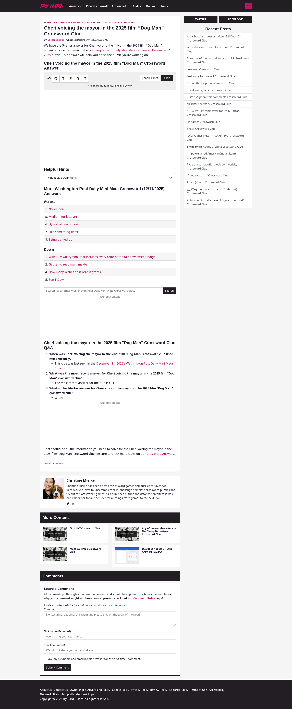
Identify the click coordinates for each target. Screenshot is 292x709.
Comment (50, 609)
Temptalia (68, 694)
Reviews (91, 6)
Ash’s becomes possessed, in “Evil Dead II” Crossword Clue (213, 38)
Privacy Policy (96, 605)
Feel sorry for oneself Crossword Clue (211, 76)
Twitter (200, 19)
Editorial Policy (178, 690)
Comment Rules (144, 598)
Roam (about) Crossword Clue (206, 182)
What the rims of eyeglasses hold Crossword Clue (215, 49)
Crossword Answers (160, 454)
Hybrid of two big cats (64, 224)
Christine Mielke (56, 39)
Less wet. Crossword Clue (203, 69)
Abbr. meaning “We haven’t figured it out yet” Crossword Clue (215, 202)
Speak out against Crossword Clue (209, 90)
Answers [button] (75, 6)
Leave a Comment (54, 463)
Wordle (104, 6)
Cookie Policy (120, 690)
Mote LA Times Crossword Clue (85, 550)
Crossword (62, 22)
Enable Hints (150, 78)
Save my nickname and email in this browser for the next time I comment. (94, 659)
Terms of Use (198, 690)
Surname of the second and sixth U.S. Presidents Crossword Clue (218, 60)
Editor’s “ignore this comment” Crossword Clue (217, 97)
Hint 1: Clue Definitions (62, 177)
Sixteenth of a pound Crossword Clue (211, 83)
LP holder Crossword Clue (203, 122)
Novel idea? (57, 209)
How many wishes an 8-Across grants (75, 272)
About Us (46, 690)
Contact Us (61, 690)
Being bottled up (60, 239)
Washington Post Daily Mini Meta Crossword (104, 22)
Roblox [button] (151, 6)
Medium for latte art (63, 217)
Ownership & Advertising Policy (90, 690)
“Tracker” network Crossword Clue (209, 104)
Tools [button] (164, 6)
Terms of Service (114, 605)
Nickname (57, 631)
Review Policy (158, 690)
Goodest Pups (85, 694)
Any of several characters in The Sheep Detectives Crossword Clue (159, 531)
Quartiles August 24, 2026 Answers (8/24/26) (157, 550)
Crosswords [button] (120, 6)
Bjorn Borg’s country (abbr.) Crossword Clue (215, 146)
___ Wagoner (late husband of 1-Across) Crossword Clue (212, 191)
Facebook (235, 19)
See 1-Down (57, 279)
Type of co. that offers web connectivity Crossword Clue (212, 166)
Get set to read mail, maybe (68, 264)
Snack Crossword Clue (201, 129)
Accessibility (216, 690)
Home (47, 22)
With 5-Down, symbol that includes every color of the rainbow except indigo (102, 257)
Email (54, 645)
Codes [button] (137, 6)
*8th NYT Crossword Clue (85, 528)
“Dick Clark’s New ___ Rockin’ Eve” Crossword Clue (215, 138)
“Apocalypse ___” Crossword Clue (207, 175)
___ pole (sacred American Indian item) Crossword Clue (211, 155)
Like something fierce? (64, 232)
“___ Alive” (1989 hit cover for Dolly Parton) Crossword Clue (213, 113)
